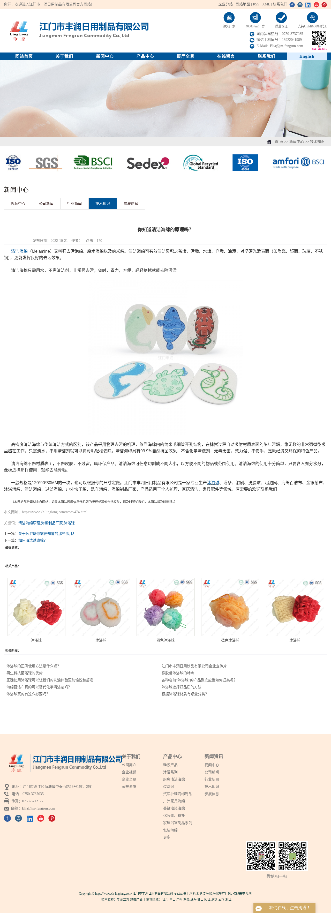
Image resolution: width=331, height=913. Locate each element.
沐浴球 (69, 523)
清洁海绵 (205, 893)
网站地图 (243, 4)
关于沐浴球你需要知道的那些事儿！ (47, 534)
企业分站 (225, 4)
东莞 (186, 899)
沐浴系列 (170, 772)
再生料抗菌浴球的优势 (24, 673)
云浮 (221, 899)
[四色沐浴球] (166, 607)
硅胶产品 (170, 765)
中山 (172, 899)
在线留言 (226, 56)
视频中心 (18, 204)
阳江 (207, 899)
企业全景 (129, 779)
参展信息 (131, 204)
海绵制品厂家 (52, 523)
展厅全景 (185, 56)
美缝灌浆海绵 (174, 808)
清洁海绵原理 (29, 523)
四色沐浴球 (165, 640)
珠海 (193, 899)
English (306, 56)
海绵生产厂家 (222, 893)
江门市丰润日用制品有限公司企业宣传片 (194, 666)
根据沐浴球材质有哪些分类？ (185, 694)
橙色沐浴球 (230, 640)
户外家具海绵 (174, 801)
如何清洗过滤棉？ (32, 540)
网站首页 (24, 56)
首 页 (279, 142)
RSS (256, 4)
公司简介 (129, 765)
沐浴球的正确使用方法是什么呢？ (33, 666)
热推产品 (136, 899)
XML (266, 4)
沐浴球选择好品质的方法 (181, 687)
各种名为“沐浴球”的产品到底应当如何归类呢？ (199, 680)
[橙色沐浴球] (230, 607)
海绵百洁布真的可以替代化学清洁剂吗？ (39, 687)
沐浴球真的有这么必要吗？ (28, 694)
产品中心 (145, 56)
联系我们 (280, 4)
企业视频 (129, 772)
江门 (165, 899)
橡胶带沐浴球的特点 (178, 673)
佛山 (200, 899)
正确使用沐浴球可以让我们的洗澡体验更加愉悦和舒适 (49, 680)
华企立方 (123, 899)
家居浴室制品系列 (177, 823)
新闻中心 (105, 56)
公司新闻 (46, 204)
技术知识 (317, 142)
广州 (179, 899)
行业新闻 (74, 204)
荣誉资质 (129, 787)
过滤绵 (168, 787)
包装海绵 (170, 830)
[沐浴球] (36, 607)
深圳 (214, 899)
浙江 (228, 899)
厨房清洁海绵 (174, 779)
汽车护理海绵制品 (177, 794)
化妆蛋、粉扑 (174, 816)
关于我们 (64, 56)
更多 (166, 837)
